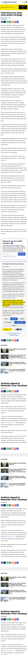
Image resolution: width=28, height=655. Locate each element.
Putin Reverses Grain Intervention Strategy (11, 13)
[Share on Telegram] (7, 22)
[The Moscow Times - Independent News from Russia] (9, 2)
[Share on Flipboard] (15, 22)
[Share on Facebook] (2, 22)
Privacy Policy (14, 256)
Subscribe (21, 254)
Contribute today (23, 7)
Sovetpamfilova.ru (10, 422)
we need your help (10, 297)
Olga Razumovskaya (6, 17)
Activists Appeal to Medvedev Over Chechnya (14, 384)
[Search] (24, 2)
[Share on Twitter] (4, 22)
